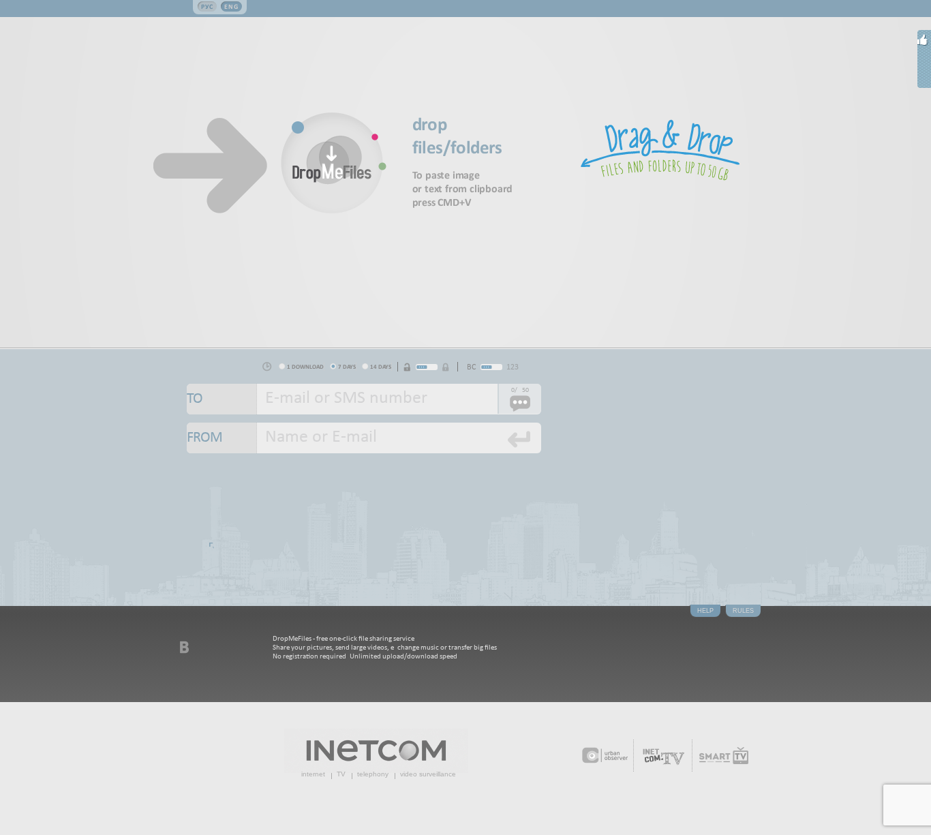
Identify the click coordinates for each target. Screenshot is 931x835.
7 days (347, 366)
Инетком (376, 751)
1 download (305, 366)
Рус (207, 6)
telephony (372, 774)
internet (313, 774)
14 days (380, 366)
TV (341, 774)
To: (222, 399)
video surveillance (428, 774)
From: (222, 438)
